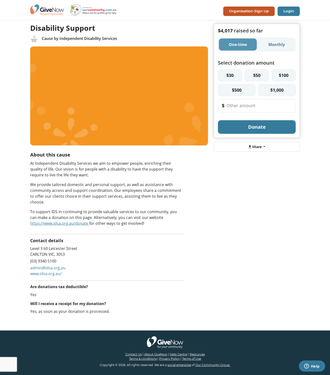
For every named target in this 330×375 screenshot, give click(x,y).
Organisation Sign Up (249, 11)
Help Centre (178, 354)
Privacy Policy (169, 358)
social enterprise (179, 365)
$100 (283, 75)
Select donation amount (246, 63)
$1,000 (277, 90)
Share (257, 146)
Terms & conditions (143, 358)
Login (288, 11)
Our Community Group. (212, 365)
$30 (230, 75)
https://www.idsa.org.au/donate (59, 223)
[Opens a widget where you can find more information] (312, 366)
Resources (197, 354)
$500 (237, 90)
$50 (256, 75)
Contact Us (133, 354)
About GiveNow (155, 354)
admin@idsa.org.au (47, 267)
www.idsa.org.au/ (46, 273)
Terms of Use (191, 358)
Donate (257, 127)
